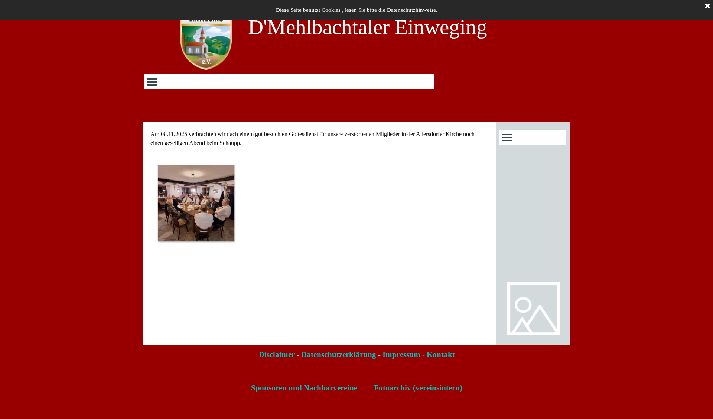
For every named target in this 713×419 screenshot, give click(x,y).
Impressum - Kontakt (418, 354)
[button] (196, 203)
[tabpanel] (319, 139)
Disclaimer (277, 354)
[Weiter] (487, 203)
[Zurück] (151, 203)
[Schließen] (707, 6)
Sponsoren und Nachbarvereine (304, 387)
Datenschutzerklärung (338, 354)
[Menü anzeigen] (152, 81)
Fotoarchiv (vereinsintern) (418, 387)
